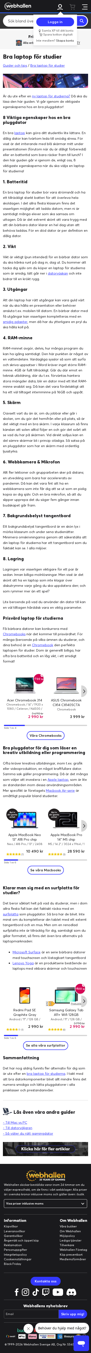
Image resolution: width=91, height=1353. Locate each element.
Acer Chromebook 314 (24, 700)
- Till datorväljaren (17, 1128)
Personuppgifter (15, 1250)
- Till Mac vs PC (15, 1122)
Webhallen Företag (73, 1250)
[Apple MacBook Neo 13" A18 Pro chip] (24, 820)
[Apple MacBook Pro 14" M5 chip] (66, 820)
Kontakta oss (46, 1281)
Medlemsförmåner (73, 1259)
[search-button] (82, 21)
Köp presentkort (71, 1254)
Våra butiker (68, 1226)
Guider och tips (15, 65)
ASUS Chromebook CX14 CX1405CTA (66, 702)
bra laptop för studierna (46, 1073)
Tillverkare (67, 1245)
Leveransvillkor (14, 1231)
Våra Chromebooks (46, 735)
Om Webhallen (70, 1231)
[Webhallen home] (17, 6)
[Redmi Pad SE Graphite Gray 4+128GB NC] (24, 995)
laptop (19, 133)
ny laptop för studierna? (51, 96)
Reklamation (13, 1245)
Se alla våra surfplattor (45, 1045)
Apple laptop (58, 779)
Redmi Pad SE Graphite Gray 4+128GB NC (24, 1015)
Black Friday (12, 1264)
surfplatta (10, 914)
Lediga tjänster (70, 1240)
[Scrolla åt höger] (84, 691)
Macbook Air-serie (60, 790)
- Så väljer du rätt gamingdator (28, 1133)
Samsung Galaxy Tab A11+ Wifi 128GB (66, 1012)
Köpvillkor (11, 1226)
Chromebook (42, 645)
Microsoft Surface (27, 952)
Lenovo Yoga (23, 963)
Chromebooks (14, 634)
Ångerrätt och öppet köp (21, 1240)
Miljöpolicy (67, 1236)
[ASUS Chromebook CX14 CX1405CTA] (66, 685)
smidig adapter (15, 322)
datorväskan (58, 273)
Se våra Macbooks (45, 870)
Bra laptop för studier (47, 65)
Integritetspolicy (15, 1254)
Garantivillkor (13, 1236)
